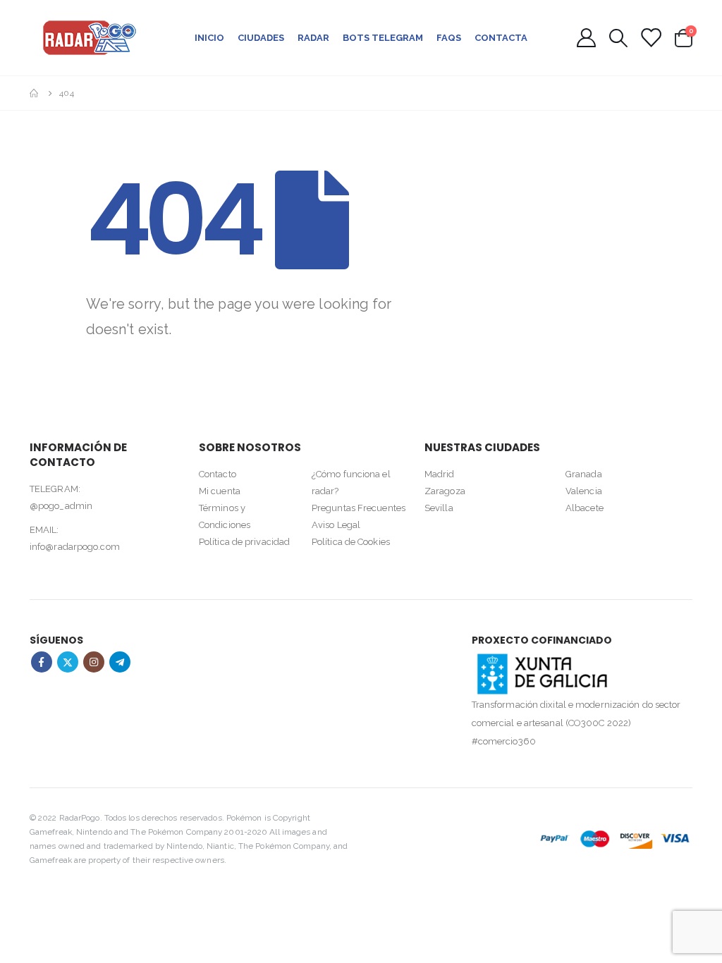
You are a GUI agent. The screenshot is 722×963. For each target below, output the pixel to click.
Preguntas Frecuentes (358, 508)
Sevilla (438, 508)
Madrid (439, 474)
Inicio (209, 37)
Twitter (67, 662)
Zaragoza (444, 491)
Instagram (93, 662)
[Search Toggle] (618, 38)
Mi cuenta (219, 491)
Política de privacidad (244, 541)
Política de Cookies (351, 541)
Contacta (501, 37)
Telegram (119, 662)
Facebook (41, 662)
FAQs (448, 37)
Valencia (583, 491)
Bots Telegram (383, 37)
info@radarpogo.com (75, 546)
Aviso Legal (336, 525)
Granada (583, 474)
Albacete (584, 508)
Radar (313, 37)
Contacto (217, 474)
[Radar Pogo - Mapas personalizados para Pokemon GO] (89, 37)
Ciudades (261, 37)
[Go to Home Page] (34, 93)
